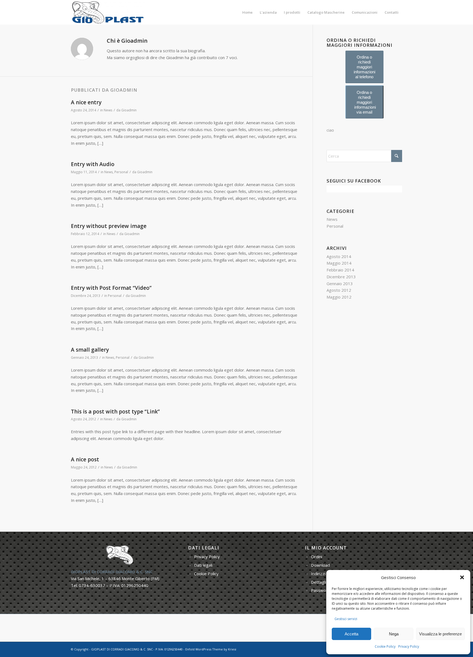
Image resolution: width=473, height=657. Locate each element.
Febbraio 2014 (340, 270)
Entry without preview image (108, 226)
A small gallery (90, 349)
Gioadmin (129, 110)
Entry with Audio (92, 164)
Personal (121, 172)
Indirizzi (318, 573)
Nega (394, 634)
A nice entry (86, 102)
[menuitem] (247, 12)
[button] (462, 577)
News (108, 110)
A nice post (85, 459)
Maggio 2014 (339, 263)
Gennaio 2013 (340, 283)
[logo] (108, 12)
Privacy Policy (408, 646)
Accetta (351, 634)
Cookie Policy (385, 646)
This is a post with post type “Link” (115, 411)
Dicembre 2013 (341, 276)
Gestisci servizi (345, 619)
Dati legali (203, 565)
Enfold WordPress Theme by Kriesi (210, 649)
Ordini (316, 556)
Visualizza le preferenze (440, 634)
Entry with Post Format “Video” (111, 287)
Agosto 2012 (339, 290)
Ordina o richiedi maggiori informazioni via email (365, 102)
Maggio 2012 (339, 297)
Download (320, 565)
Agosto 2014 (339, 256)
